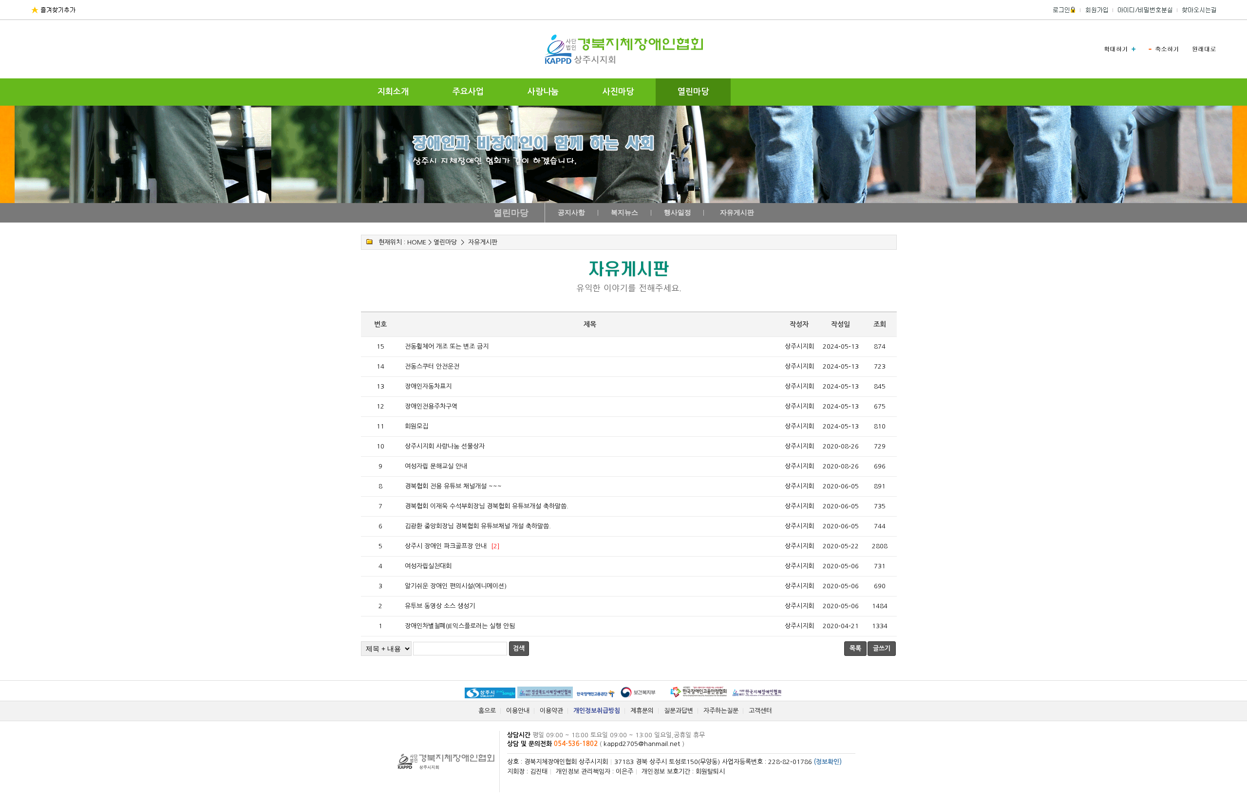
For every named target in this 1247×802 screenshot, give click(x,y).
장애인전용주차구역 (431, 406)
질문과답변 (678, 711)
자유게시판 (482, 242)
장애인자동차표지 (428, 386)
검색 (519, 648)
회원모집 (416, 426)
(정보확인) (828, 762)
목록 (855, 648)
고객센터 (760, 711)
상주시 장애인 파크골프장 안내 (446, 546)
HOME (416, 242)
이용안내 (517, 711)
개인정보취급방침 (596, 711)
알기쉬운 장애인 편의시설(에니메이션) (456, 586)
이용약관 (551, 711)
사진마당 (618, 92)
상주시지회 (799, 346)
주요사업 (468, 92)
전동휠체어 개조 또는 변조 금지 (447, 346)
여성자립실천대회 (428, 566)
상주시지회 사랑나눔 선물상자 (445, 446)
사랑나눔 (543, 92)
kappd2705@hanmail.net (642, 744)
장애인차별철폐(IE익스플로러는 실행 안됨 (460, 626)
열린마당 (693, 92)
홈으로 (487, 711)
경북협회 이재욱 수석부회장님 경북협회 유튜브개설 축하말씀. (486, 506)
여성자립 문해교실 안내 (436, 466)
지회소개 (393, 92)
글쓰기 (881, 648)
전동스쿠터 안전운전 (432, 366)
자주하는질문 (720, 711)
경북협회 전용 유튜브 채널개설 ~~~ (453, 486)
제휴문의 (642, 711)
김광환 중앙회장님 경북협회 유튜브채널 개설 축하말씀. (478, 526)
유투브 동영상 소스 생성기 (440, 606)
